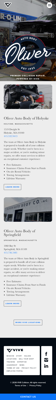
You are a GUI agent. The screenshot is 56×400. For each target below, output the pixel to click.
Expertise (22, 362)
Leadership (12, 365)
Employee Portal (15, 371)
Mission (10, 356)
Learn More (12, 187)
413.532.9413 (10, 136)
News (22, 365)
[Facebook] (46, 355)
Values (27, 356)
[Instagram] (46, 361)
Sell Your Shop (26, 359)
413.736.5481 (10, 252)
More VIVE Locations (28, 322)
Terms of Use (13, 368)
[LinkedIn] (46, 367)
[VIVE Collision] (8, 5)
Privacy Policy (29, 368)
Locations (12, 359)
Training (11, 362)
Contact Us (28, 397)
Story (19, 356)
